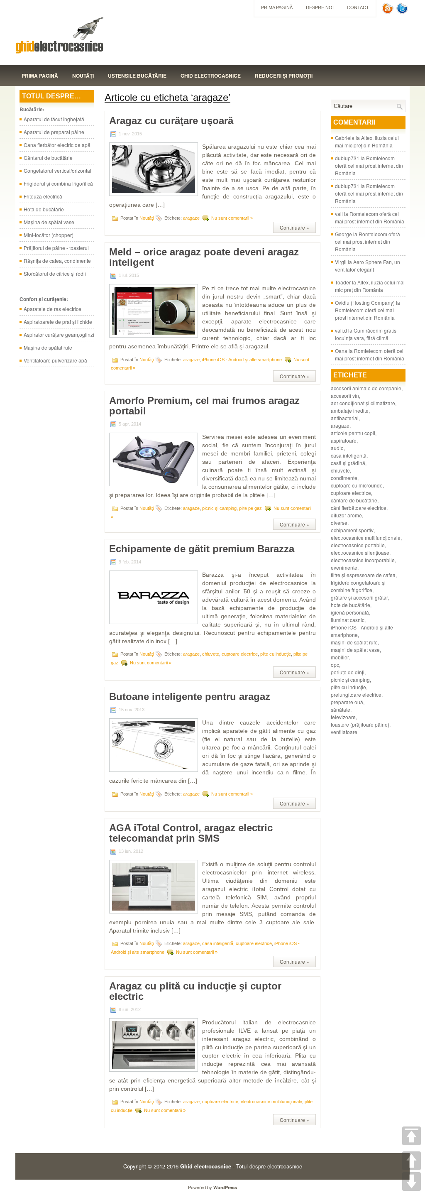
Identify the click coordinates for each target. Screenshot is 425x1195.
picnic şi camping (219, 507)
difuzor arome (346, 515)
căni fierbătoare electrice (358, 507)
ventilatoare (344, 731)
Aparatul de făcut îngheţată (54, 118)
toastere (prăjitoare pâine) (360, 724)
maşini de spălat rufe (354, 642)
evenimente (344, 567)
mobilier (340, 657)
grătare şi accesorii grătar (359, 597)
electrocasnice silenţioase (360, 552)
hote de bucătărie (350, 604)
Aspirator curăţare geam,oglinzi (59, 334)
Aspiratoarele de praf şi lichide (58, 321)
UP (411, 1160)
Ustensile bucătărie (137, 75)
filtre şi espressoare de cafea (363, 574)
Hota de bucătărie (44, 209)
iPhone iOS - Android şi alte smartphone (242, 359)
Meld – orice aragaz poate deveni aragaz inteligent (204, 257)
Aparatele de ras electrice (52, 308)
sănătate (340, 709)
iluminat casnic (347, 619)
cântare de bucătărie (354, 500)
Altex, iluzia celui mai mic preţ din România (367, 141)
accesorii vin (345, 395)
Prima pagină (277, 7)
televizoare (343, 716)
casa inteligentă (217, 943)
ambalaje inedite (350, 410)
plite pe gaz (250, 507)
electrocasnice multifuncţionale (271, 1101)
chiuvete (210, 653)
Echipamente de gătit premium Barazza (201, 548)
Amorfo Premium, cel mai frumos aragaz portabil (204, 405)
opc (335, 664)
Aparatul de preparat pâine (54, 131)
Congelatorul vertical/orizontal (57, 170)
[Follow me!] (403, 11)
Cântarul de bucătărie (48, 157)
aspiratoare (344, 440)
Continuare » (294, 227)
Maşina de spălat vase (49, 221)
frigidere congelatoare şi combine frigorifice (358, 586)
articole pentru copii (353, 432)
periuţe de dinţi (347, 672)
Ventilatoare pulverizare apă (55, 360)
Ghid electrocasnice (211, 75)
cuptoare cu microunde (357, 485)
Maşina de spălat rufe (48, 347)
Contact (358, 7)
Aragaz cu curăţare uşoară (171, 120)
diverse (339, 522)
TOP (411, 1135)
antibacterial (345, 417)
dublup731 (347, 158)
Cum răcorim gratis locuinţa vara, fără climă (365, 334)
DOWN (411, 1181)
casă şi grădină (348, 462)
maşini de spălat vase (355, 649)
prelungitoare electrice (356, 694)
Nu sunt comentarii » (232, 217)
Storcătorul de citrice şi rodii (55, 273)
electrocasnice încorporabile (363, 559)
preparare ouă (347, 701)
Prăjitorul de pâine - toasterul (56, 247)
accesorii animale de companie (366, 388)
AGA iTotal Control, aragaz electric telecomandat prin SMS (191, 833)
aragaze (191, 217)
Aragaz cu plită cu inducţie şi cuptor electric (195, 991)
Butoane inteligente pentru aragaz (189, 696)
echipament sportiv (352, 530)
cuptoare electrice (240, 653)
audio (337, 447)
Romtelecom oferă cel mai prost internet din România (369, 165)
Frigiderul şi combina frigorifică (58, 183)
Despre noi (320, 7)
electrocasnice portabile (358, 545)
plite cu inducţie (275, 653)
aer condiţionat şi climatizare (363, 402)
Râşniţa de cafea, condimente (57, 260)
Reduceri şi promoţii (284, 75)
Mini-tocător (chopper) (48, 234)
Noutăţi (83, 75)
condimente (344, 477)
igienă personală (350, 612)
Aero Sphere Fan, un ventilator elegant (367, 265)
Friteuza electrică (43, 196)
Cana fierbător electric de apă (57, 144)
